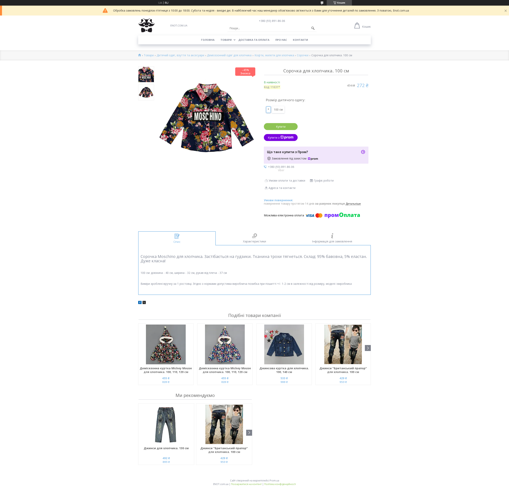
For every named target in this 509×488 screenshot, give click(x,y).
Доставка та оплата (253, 40)
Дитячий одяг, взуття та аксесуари (180, 55)
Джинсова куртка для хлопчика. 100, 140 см (284, 370)
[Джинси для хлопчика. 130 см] (166, 424)
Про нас (281, 40)
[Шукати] (313, 28)
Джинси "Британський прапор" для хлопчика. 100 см (343, 370)
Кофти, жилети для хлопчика (274, 55)
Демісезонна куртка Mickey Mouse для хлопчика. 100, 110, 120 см (166, 370)
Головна (208, 40)
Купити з (274, 137)
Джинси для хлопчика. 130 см (166, 448)
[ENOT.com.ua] (146, 25)
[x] (144, 303)
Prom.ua (274, 480)
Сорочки (302, 55)
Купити (281, 126)
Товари (226, 40)
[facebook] (140, 303)
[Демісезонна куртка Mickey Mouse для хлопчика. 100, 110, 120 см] (165, 344)
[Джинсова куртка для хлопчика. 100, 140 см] (284, 344)
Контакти (300, 40)
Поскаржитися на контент (246, 484)
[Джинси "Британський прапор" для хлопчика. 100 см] (343, 344)
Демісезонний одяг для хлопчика (229, 55)
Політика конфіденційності (280, 484)
